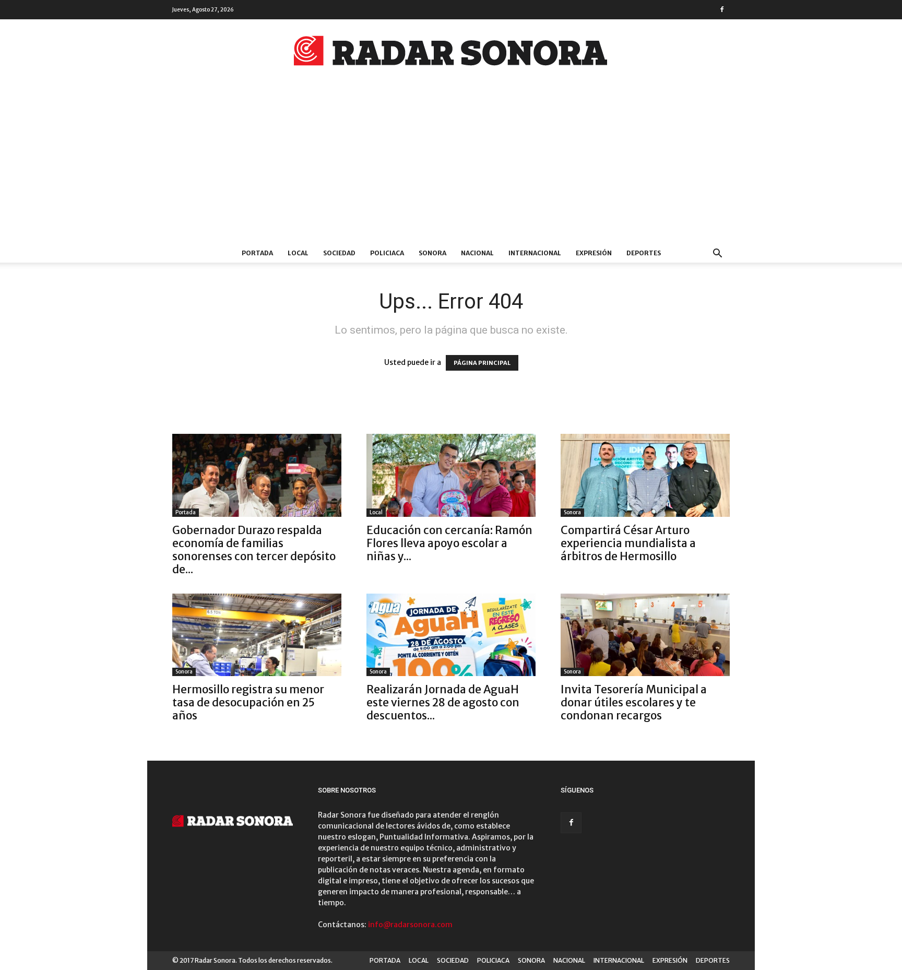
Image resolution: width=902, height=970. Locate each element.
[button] (717, 254)
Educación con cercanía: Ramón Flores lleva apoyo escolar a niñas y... (449, 543)
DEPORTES (643, 253)
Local (376, 512)
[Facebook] (722, 9)
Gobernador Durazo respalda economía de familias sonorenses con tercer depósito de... (254, 549)
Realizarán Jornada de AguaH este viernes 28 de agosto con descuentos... (442, 702)
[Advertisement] (451, 165)
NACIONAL (477, 253)
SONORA (432, 253)
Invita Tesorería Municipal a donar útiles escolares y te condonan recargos (634, 702)
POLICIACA (387, 253)
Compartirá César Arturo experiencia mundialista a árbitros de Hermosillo (628, 543)
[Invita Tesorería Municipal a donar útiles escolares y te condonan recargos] (645, 635)
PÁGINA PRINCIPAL (482, 362)
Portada (185, 512)
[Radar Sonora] (451, 54)
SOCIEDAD (339, 253)
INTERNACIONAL (534, 253)
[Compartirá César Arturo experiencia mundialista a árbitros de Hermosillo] (645, 475)
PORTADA (257, 253)
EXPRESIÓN (594, 253)
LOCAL (298, 253)
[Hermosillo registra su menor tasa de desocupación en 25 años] (256, 635)
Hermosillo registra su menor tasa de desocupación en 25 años (248, 702)
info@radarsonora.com (410, 924)
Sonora (572, 512)
